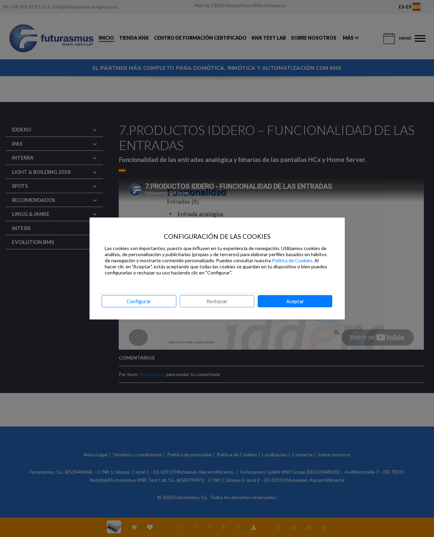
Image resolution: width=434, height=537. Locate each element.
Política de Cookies (292, 260)
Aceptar (295, 301)
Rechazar (217, 301)
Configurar (138, 301)
